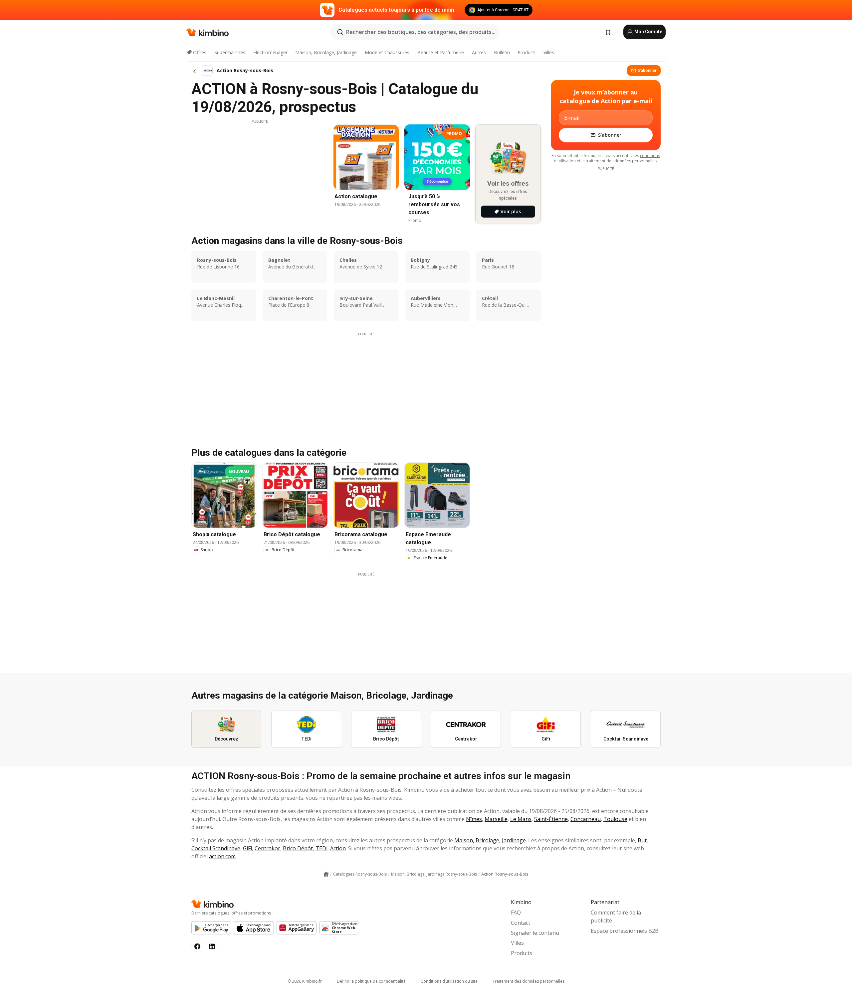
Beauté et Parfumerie (440, 52)
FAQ (516, 912)
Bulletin (502, 52)
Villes (548, 52)
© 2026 (305, 981)
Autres (479, 52)
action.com (222, 856)
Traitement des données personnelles (528, 981)
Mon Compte (647, 31)
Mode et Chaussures (387, 52)
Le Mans (521, 819)
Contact (520, 922)
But (642, 840)
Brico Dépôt (298, 848)
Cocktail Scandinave (215, 848)
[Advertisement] (259, 170)
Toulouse (615, 819)
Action (338, 848)
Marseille (496, 819)
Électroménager (270, 52)
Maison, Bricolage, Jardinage (326, 52)
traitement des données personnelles (621, 161)
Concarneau (585, 819)
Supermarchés (229, 52)
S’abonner (647, 70)
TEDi (321, 848)
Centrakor (267, 848)
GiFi (247, 848)
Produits (526, 52)
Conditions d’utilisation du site (449, 981)
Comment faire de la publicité (616, 916)
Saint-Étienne (551, 819)
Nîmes (474, 819)
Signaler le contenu (535, 932)
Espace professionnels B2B (625, 930)
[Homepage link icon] (326, 874)
